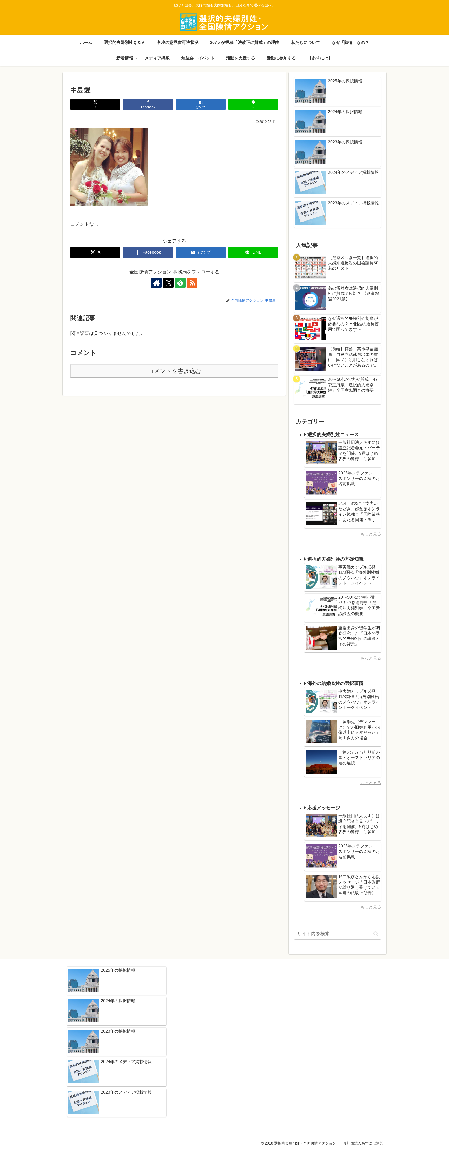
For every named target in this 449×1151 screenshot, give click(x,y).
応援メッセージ (323, 807)
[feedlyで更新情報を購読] (180, 283)
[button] (375, 934)
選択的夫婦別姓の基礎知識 (335, 559)
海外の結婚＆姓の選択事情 (335, 683)
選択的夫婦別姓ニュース (333, 434)
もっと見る (370, 534)
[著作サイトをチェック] (156, 283)
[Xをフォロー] (168, 283)
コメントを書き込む (174, 371)
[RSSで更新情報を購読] (192, 283)
